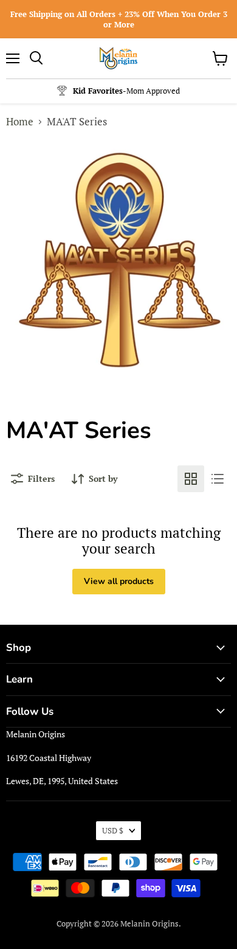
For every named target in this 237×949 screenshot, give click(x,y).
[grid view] (190, 478)
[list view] (217, 478)
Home (19, 121)
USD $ (112, 830)
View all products (119, 581)
